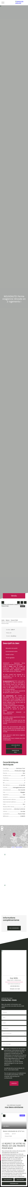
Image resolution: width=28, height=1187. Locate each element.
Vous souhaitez (5, 1037)
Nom (4, 1017)
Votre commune (7, 1033)
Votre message (7, 1044)
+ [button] (2, 827)
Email (4, 1023)
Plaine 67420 (14, 620)
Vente (2, 620)
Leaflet (12, 847)
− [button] (2, 829)
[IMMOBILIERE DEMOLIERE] (21, 2)
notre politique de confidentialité (15, 1176)
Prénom (5, 1012)
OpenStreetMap (19, 847)
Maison (8, 620)
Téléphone (5, 1028)
